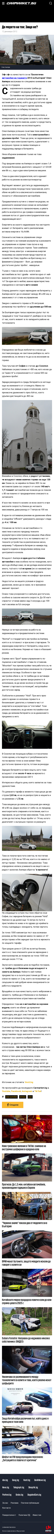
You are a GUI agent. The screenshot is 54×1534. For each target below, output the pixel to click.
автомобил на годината (14, 78)
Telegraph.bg (18, 1487)
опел (30, 1096)
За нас (5, 1503)
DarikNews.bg (40, 1479)
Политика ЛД (24, 1515)
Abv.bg (5, 1479)
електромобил (11, 1096)
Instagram (27, 1091)
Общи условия (21, 1531)
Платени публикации (30, 1503)
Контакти (6, 1508)
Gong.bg (15, 1479)
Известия (37, 1515)
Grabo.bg (19, 1494)
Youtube (6, 1091)
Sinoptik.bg (33, 1487)
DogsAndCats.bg (34, 1494)
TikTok (37, 1091)
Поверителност (9, 1515)
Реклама (14, 1503)
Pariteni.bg (6, 1494)
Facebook (16, 1091)
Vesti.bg (29, 1082)
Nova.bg (5, 1487)
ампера (23, 1096)
